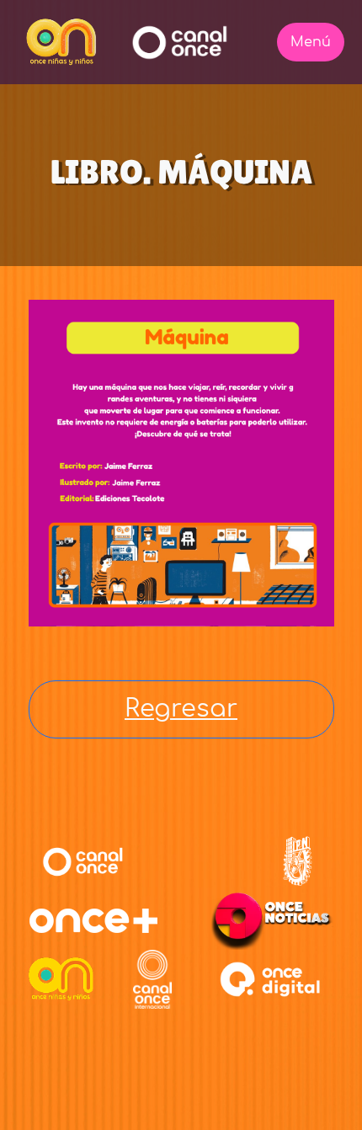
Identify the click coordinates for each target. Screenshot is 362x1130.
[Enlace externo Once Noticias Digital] (271, 920)
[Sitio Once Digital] (272, 979)
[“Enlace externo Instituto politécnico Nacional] (297, 861)
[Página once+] (93, 920)
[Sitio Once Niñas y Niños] (61, 979)
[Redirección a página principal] (61, 42)
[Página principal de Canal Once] (83, 861)
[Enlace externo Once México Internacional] (152, 979)
